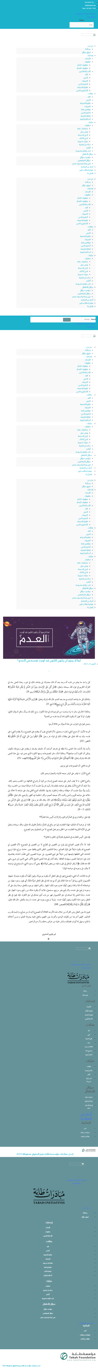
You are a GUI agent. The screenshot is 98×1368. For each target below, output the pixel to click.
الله (86, 75)
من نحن (90, 46)
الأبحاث (88, 59)
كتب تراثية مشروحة (83, 151)
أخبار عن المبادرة (87, 167)
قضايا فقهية (86, 116)
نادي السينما (83, 135)
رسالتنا (88, 49)
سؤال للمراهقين (84, 161)
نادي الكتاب (83, 138)
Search (81, 20)
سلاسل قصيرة (85, 145)
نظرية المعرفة (82, 87)
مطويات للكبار (82, 65)
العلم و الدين (83, 84)
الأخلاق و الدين (82, 91)
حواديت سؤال (85, 157)
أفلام (89, 148)
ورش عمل (84, 132)
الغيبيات (85, 81)
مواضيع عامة (86, 110)
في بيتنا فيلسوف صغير (81, 164)
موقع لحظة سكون (86, 170)
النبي (86, 78)
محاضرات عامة (82, 129)
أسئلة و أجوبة (85, 119)
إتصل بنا (90, 173)
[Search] (67, 320)
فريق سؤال (86, 52)
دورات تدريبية (83, 142)
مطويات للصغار (82, 68)
